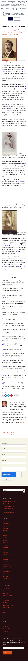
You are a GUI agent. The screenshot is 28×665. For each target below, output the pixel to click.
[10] (21, 163)
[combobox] (13, 490)
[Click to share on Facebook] (5, 395)
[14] (16, 251)
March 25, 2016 (6, 29)
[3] (25, 86)
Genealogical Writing (8, 605)
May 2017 (5, 540)
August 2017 (6, 542)
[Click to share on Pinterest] (11, 395)
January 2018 (6, 545)
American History (7, 590)
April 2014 (5, 528)
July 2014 (5, 530)
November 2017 (6, 578)
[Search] (24, 491)
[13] (10, 245)
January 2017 (6, 574)
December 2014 (6, 533)
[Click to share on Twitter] (8, 395)
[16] (6, 266)
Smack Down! (8, 31)
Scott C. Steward (14, 34)
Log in (4, 624)
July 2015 (5, 535)
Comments (6, 629)
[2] (16, 86)
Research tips (6, 607)
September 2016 (7, 566)
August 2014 (6, 550)
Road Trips (5, 612)
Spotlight (14, 31)
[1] (7, 80)
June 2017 (5, 576)
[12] (24, 181)
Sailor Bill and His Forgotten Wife (10, 501)
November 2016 (6, 569)
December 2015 (6, 523)
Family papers (20, 31)
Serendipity (6, 610)
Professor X (6, 503)
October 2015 (6, 557)
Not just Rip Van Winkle (18, 435)
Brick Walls (5, 598)
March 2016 (5, 559)
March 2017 (5, 538)
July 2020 (5, 526)
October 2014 (6, 521)
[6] (9, 106)
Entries (5, 626)
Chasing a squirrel (8, 432)
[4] (25, 88)
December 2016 (6, 571)
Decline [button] (17, 19)
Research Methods (7, 595)
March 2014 (5, 547)
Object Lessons (14, 32)
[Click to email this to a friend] (3, 395)
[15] (6, 258)
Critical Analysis (16, 29)
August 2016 (6, 564)
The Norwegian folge (8, 508)
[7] (19, 108)
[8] (11, 110)
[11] (16, 181)
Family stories (6, 588)
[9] (5, 114)
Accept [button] (10, 19)
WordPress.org (6, 631)
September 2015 (7, 554)
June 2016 (5, 562)
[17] (20, 266)
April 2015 (5, 552)
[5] (8, 97)
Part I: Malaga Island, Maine (9, 506)
